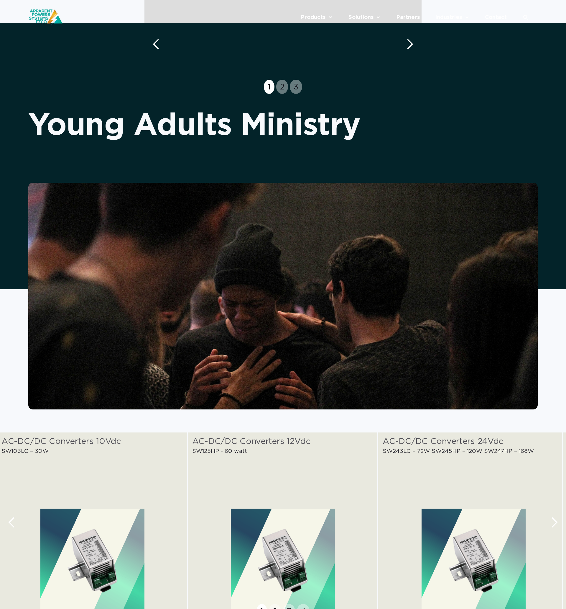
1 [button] (269, 86)
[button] (156, 44)
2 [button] (282, 86)
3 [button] (296, 86)
